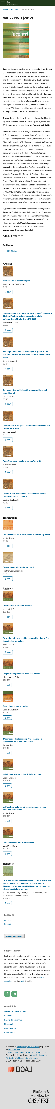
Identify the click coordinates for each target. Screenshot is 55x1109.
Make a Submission (14, 936)
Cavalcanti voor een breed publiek (18, 842)
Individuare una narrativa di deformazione (22, 774)
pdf (8, 685)
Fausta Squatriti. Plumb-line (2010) (18, 567)
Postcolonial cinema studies (15, 706)
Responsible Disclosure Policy (33, 1052)
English (7, 920)
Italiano (7, 924)
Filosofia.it (8, 1024)
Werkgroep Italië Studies (15, 1011)
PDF (9, 292)
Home (5, 9)
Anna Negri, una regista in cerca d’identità (22, 461)
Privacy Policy (12, 1052)
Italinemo (8, 1015)
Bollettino (10, 1032)
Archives (14, 9)
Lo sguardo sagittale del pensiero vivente (21, 673)
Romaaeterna (10, 1028)
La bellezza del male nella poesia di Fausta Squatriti (26, 534)
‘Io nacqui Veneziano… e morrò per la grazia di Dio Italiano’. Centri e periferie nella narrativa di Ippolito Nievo (26, 354)
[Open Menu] (3, 3)
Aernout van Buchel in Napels (16, 280)
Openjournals (14, 1049)
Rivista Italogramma (13, 1020)
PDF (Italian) (12, 251)
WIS (22, 981)
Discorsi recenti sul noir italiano (17, 605)
